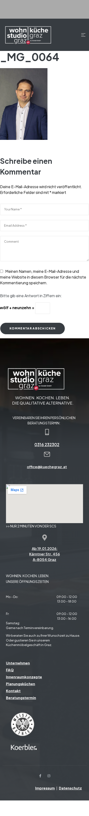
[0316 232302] (47, 432)
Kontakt (13, 690)
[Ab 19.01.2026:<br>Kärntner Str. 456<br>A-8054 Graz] (45, 537)
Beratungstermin (21, 697)
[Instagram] (49, 775)
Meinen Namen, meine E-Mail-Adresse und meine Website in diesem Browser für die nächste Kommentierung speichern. (43, 277)
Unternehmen (18, 663)
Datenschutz (70, 788)
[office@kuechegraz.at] (47, 454)
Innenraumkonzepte (24, 676)
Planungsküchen (20, 683)
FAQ (10, 670)
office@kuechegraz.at (47, 466)
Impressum (45, 788)
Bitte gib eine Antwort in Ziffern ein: (31, 295)
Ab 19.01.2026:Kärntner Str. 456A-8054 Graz (44, 554)
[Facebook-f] (40, 775)
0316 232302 (46, 444)
